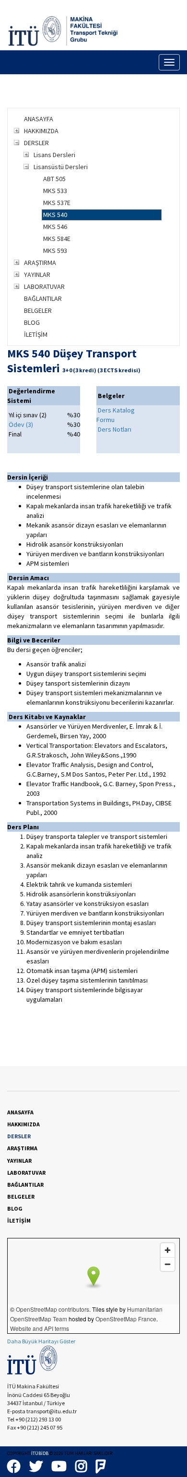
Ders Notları (114, 429)
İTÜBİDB (39, 1453)
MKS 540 (55, 214)
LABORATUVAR (44, 286)
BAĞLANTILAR (43, 298)
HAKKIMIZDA (41, 130)
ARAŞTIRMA (40, 262)
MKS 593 (55, 250)
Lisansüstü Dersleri (61, 166)
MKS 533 (55, 190)
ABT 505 (54, 178)
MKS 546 (55, 226)
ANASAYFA (38, 118)
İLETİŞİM (35, 334)
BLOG (32, 322)
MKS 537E (56, 202)
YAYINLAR (37, 274)
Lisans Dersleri (54, 154)
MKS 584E (56, 238)
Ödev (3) (21, 424)
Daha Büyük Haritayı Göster (41, 1341)
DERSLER (36, 142)
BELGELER (38, 310)
